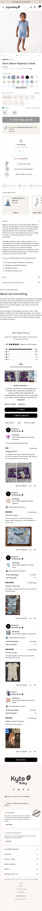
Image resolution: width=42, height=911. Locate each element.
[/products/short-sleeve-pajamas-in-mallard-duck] (32, 82)
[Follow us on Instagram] (18, 789)
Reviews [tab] (10, 404)
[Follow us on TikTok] (28, 789)
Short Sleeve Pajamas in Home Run (24, 634)
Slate (4, 277)
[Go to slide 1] (16, 55)
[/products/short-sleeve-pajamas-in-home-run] (36, 82)
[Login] (35, 7)
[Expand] (37, 796)
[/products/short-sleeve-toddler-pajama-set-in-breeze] (27, 82)
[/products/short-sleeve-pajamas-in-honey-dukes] (27, 87)
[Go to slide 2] (18, 55)
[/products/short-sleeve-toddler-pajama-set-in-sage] (4, 77)
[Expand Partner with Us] (37, 874)
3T (21, 97)
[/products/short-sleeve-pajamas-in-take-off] (13, 87)
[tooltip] (27, 385)
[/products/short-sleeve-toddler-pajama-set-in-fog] (9, 77)
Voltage (36, 879)
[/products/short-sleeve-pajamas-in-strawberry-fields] (13, 82)
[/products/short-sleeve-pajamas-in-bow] (36, 77)
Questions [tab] (21, 404)
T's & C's (21, 883)
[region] (21, 376)
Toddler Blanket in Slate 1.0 (18, 199)
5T (32, 97)
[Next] (39, 1)
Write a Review (25, 416)
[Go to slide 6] (25, 55)
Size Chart (37, 93)
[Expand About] (37, 869)
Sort (19, 423)
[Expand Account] (37, 854)
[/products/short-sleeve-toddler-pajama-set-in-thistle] (23, 82)
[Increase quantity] (14, 112)
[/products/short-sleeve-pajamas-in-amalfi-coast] (36, 87)
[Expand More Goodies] (37, 864)
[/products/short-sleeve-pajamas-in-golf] (32, 77)
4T (26, 97)
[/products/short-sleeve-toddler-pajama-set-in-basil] (18, 82)
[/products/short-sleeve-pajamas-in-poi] (23, 77)
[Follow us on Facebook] (13, 789)
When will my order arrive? (32, 107)
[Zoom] (38, 49)
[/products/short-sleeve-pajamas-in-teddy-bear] (4, 82)
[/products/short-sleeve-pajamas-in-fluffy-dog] (9, 82)
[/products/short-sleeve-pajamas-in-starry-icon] (32, 87)
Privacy (21, 886)
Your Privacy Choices (21, 889)
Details (5, 221)
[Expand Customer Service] (37, 849)
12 (27, 103)
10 (21, 103)
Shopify (29, 879)
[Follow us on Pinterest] (23, 789)
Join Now (8, 841)
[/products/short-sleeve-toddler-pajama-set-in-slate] (13, 77)
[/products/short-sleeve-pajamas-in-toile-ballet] (9, 87)
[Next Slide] (35, 376)
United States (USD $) (20, 899)
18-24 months (7, 97)
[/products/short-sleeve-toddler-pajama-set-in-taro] (18, 77)
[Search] (31, 7)
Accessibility (21, 892)
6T (4, 103)
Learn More (12, 131)
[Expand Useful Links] (37, 859)
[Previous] (2, 1)
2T (15, 97)
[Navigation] (3, 7)
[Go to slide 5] (23, 55)
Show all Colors (21, 87)
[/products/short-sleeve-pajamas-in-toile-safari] (4, 87)
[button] (7, 60)
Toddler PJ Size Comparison (12, 282)
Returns (24, 186)
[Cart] (38, 7)
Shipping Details (10, 186)
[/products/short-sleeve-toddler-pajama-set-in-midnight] (27, 77)
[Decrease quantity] (4, 112)
